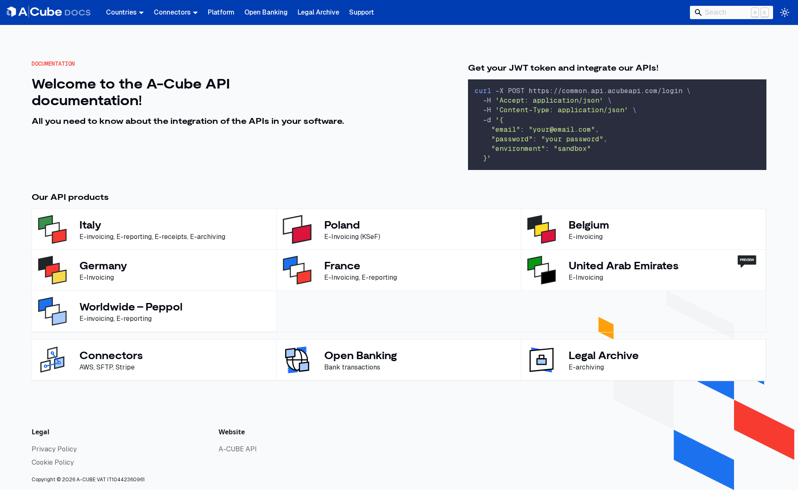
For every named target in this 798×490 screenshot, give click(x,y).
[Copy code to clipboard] (756, 89)
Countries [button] (121, 12)
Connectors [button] (172, 12)
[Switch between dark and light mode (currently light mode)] (784, 12)
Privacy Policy (54, 449)
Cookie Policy (53, 462)
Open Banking (266, 12)
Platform (221, 12)
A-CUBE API (238, 449)
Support (361, 12)
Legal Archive (318, 12)
